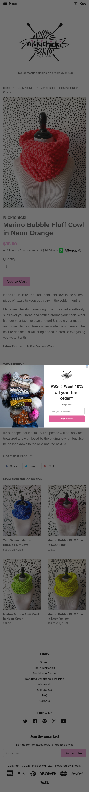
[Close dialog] (87, 366)
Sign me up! (67, 418)
